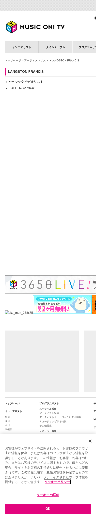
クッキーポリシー (57, 482)
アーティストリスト (36, 60)
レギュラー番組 (48, 431)
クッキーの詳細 (48, 495)
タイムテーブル (55, 47)
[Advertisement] (42, 361)
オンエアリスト (21, 47)
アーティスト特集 (49, 413)
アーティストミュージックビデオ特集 (60, 417)
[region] (48, 476)
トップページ (13, 60)
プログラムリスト (49, 403)
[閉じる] (90, 441)
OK (48, 509)
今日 (7, 421)
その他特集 (45, 425)
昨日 (7, 416)
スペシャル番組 (48, 408)
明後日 (8, 429)
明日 (7, 425)
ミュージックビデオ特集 (52, 421)
